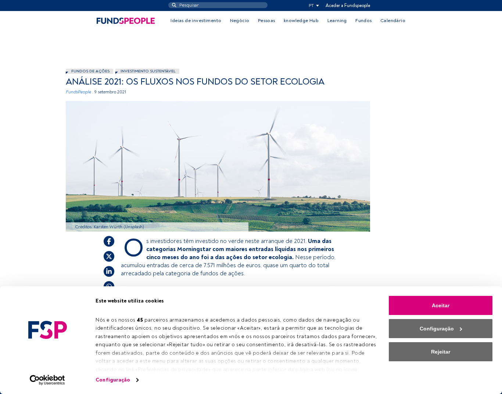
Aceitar (440, 305)
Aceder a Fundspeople (348, 5)
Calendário (392, 21)
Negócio (240, 21)
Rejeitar (440, 352)
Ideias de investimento (196, 21)
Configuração (113, 380)
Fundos (363, 21)
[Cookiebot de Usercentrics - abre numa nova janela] (47, 380)
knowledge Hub (301, 21)
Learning (337, 21)
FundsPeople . (79, 92)
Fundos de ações (90, 71)
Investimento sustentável (148, 71)
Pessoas (266, 21)
